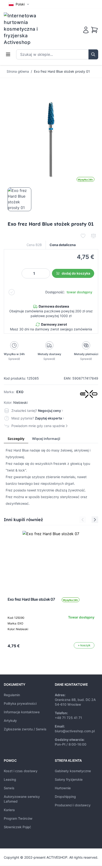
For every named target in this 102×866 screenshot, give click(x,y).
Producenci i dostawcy (73, 805)
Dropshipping (65, 797)
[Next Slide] (95, 519)
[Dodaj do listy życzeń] (83, 236)
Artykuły (10, 720)
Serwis (9, 788)
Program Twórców (18, 818)
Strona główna (18, 71)
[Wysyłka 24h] (51, 559)
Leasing (10, 779)
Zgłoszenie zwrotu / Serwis (25, 729)
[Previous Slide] (82, 519)
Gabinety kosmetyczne (73, 771)
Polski (20, 4)
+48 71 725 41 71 (68, 718)
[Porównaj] (93, 236)
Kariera (9, 810)
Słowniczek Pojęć (17, 827)
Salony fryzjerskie (69, 779)
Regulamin (12, 695)
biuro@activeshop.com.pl (75, 731)
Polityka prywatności (20, 703)
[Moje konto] (86, 30)
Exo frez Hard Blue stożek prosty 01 (62, 71)
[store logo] (24, 29)
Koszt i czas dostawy (20, 771)
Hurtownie (63, 788)
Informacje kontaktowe (22, 712)
